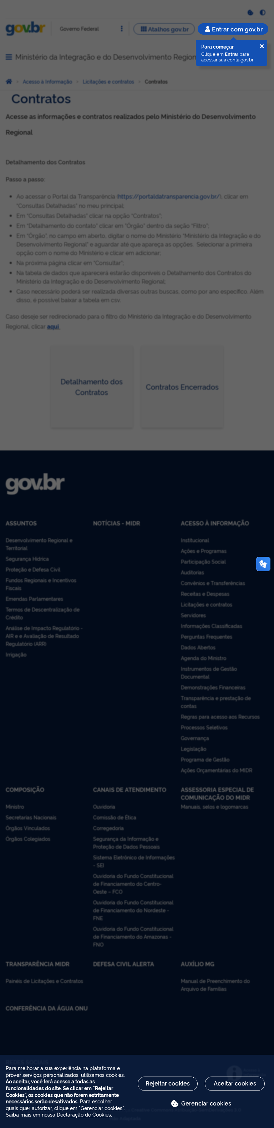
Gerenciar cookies (206, 1103)
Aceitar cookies (235, 1083)
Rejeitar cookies (168, 1083)
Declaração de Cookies (84, 1114)
